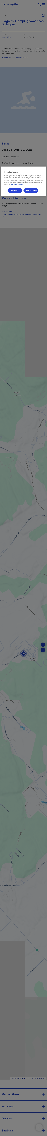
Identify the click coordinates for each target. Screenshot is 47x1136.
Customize (14, 190)
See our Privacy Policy (18, 184)
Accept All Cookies (31, 190)
